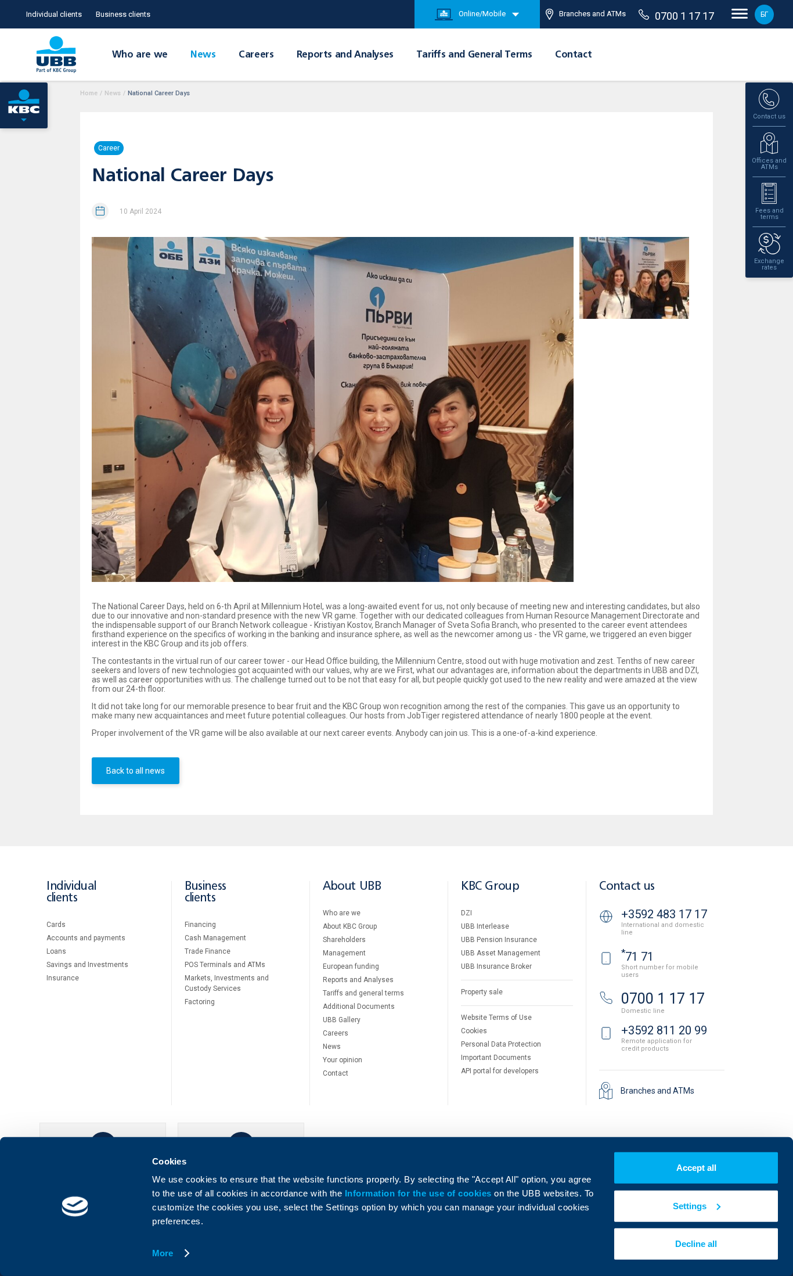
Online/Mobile (482, 13)
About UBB (352, 886)
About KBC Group (350, 926)
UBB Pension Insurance (499, 940)
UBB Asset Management (500, 953)
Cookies (474, 1031)
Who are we (140, 55)
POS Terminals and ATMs (225, 965)
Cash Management (215, 938)
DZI (466, 913)
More (162, 1253)
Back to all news (135, 770)
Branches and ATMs (592, 13)
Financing (200, 925)
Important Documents (496, 1058)
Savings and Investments (87, 965)
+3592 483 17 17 (664, 914)
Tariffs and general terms (363, 993)
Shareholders (344, 940)
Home (89, 93)
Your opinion (342, 1060)
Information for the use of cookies (420, 1193)
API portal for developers (500, 1071)
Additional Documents (359, 1006)
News (202, 55)
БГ (764, 14)
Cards (56, 925)
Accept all (696, 1168)
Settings (690, 1205)
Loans (56, 951)
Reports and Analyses (345, 55)
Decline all (696, 1244)
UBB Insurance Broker (496, 966)
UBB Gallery (342, 1020)
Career (109, 148)
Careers (256, 55)
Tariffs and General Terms (474, 55)
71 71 (637, 957)
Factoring (200, 1002)
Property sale (482, 992)
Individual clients (54, 14)
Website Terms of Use (496, 1017)
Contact (573, 55)
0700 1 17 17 (684, 16)
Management (344, 953)
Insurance (62, 978)
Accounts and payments (85, 938)
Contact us (627, 886)
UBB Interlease (485, 926)
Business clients (123, 14)
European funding (351, 966)
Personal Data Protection (501, 1044)
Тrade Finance (207, 951)
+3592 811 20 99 (664, 1030)
